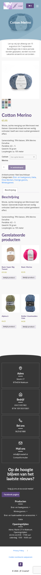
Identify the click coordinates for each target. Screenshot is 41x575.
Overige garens (20, 180)
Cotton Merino (5, 158)
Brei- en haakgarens (22, 177)
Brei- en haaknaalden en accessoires (20, 515)
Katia (34, 177)
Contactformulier (20, 457)
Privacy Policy (18, 550)
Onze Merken (7, 180)
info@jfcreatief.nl (20, 454)
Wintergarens (8, 182)
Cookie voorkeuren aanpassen (20, 557)
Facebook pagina (11, 494)
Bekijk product (9, 277)
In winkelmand (17, 167)
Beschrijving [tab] (10, 190)
